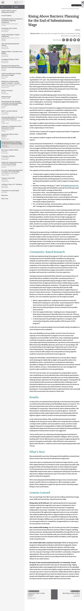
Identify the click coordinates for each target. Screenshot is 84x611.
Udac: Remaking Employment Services (10, 46)
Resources (4, 195)
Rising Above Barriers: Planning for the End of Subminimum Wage (11, 144)
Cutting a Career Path (8, 179)
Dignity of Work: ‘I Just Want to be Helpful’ (11, 54)
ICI (2, 7)
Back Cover (4, 199)
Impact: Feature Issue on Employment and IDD (8, 11)
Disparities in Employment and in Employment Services (11, 128)
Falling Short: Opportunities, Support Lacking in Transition (11, 84)
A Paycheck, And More (8, 157)
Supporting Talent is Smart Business (9, 136)
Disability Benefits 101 (70, 186)
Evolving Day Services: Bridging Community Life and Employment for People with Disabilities (11, 105)
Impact (16, 7)
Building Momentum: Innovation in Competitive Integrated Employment (12, 22)
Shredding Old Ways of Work (10, 61)
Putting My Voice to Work (9, 29)
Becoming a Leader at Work (9, 151)
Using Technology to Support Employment (10, 37)
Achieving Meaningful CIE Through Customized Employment (12, 120)
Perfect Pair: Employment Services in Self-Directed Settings (11, 164)
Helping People (6, 97)
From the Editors (6, 15)
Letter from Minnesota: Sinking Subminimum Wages (11, 76)
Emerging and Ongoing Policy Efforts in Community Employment (11, 68)
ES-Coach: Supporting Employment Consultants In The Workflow (12, 172)
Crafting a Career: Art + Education (11, 185)
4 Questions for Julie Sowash (10, 191)
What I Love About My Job (9, 112)
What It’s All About (7, 92)
